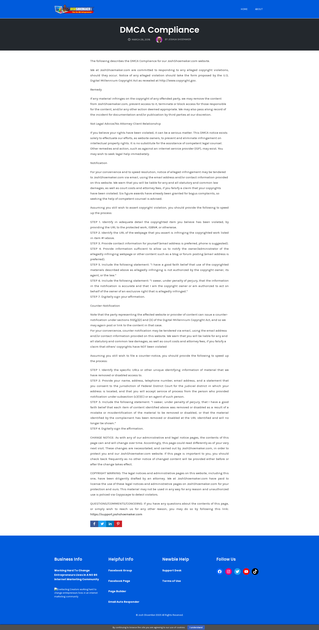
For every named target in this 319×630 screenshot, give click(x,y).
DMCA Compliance (159, 30)
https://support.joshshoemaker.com (116, 514)
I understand (196, 627)
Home (244, 9)
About (259, 9)
